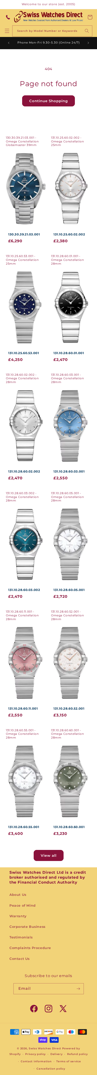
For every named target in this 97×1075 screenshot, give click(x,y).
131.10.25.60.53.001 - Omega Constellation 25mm (22, 259)
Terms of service (68, 1061)
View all (49, 855)
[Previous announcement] (9, 43)
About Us (17, 895)
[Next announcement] (88, 43)
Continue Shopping (48, 101)
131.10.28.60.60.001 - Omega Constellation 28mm (67, 733)
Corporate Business (27, 927)
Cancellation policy (50, 1068)
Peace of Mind (22, 905)
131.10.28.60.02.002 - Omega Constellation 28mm (22, 378)
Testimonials (20, 937)
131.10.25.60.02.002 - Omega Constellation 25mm (67, 141)
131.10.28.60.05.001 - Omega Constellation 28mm (67, 496)
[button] (90, 17)
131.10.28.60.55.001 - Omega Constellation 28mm (22, 733)
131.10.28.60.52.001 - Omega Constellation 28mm (67, 615)
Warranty (18, 916)
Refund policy (77, 1054)
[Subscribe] (78, 988)
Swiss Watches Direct (45, 1048)
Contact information (36, 1061)
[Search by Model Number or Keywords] (87, 31)
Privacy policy (35, 1054)
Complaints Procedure (30, 948)
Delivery (56, 1054)
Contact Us (19, 959)
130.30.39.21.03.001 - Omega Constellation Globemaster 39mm (22, 141)
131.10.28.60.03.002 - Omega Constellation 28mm (22, 496)
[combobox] (52, 31)
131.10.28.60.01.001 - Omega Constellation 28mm (67, 259)
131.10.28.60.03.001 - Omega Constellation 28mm (67, 378)
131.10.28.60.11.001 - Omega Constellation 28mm (22, 615)
